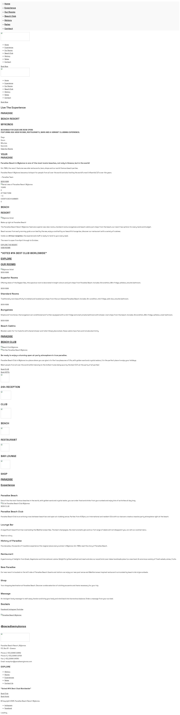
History (8, 20)
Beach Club (10, 16)
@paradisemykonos (13, 626)
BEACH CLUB (8, 342)
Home (7, 3)
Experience (10, 7)
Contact (8, 28)
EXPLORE (6, 258)
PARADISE (7, 336)
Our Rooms (9, 12)
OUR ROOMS (8, 264)
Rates (7, 24)
